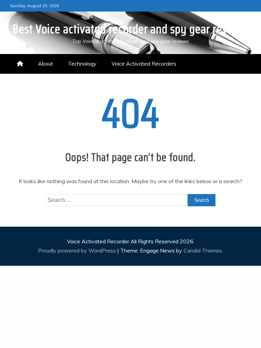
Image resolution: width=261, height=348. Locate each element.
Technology (82, 63)
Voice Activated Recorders (143, 63)
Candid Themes (203, 250)
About (45, 63)
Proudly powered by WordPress (77, 250)
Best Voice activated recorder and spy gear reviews (130, 29)
